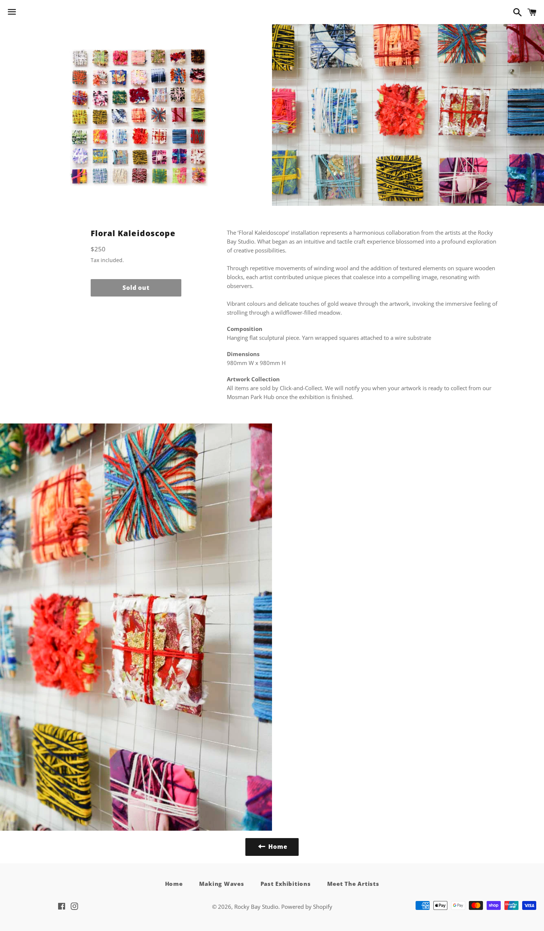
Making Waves (221, 883)
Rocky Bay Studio (256, 906)
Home (174, 883)
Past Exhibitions (286, 883)
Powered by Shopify (306, 906)
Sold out (135, 288)
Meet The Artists (353, 883)
